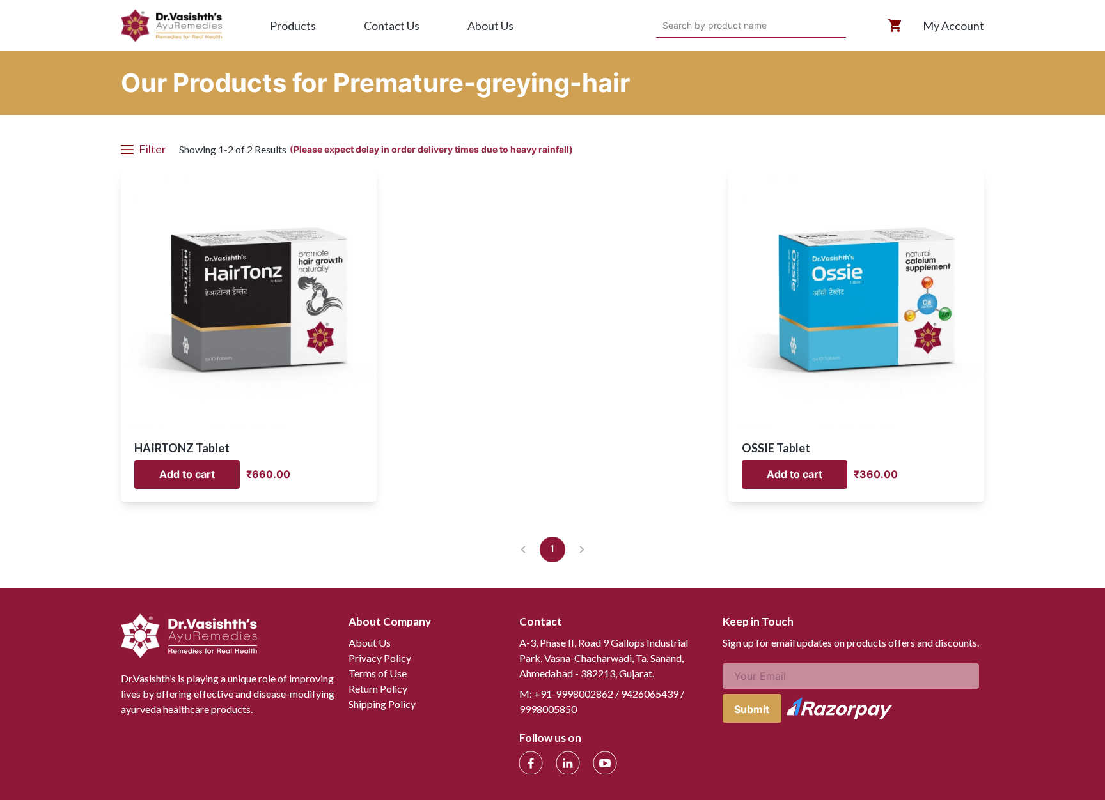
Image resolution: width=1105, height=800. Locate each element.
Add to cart (187, 474)
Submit (751, 709)
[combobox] (664, 25)
